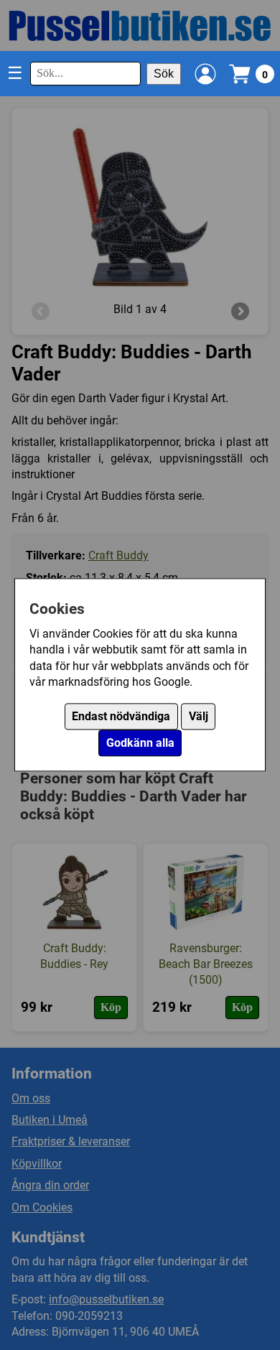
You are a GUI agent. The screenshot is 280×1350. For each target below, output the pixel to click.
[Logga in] (205, 73)
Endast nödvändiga (121, 717)
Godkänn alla (140, 743)
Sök (164, 74)
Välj (198, 717)
